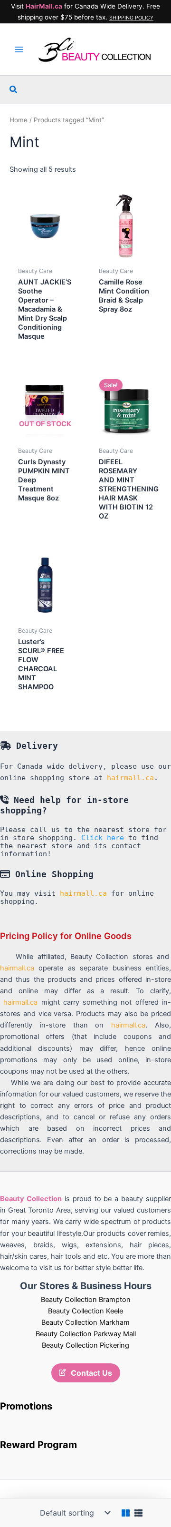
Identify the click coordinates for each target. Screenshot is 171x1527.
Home (19, 120)
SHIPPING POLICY (131, 18)
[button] (14, 90)
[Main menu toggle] (19, 49)
